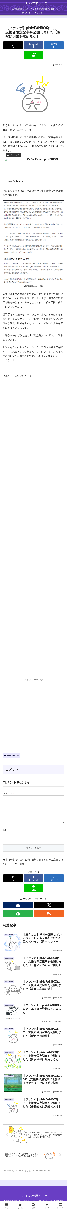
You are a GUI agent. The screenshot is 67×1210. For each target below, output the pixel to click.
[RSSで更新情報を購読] (49, 913)
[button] (60, 720)
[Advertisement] (33, 531)
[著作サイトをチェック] (18, 905)
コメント (8, 793)
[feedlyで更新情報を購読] (18, 913)
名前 (5, 829)
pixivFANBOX (13, 755)
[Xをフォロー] (49, 905)
